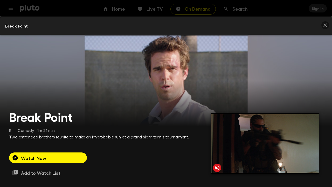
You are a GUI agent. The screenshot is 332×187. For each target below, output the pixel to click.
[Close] (325, 25)
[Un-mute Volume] (217, 168)
